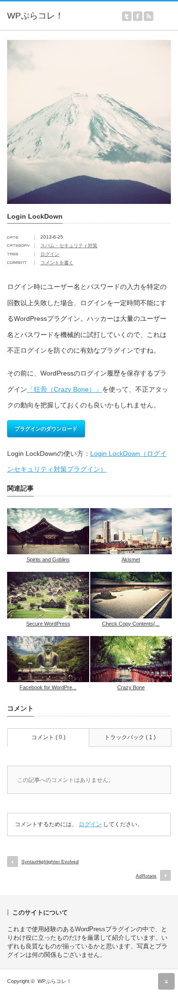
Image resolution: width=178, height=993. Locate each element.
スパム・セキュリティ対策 (68, 245)
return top (166, 981)
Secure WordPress (48, 624)
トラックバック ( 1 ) (130, 737)
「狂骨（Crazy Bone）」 (64, 389)
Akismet (131, 559)
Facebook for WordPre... (47, 687)
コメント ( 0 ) (48, 737)
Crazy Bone (131, 687)
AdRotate (146, 875)
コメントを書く (57, 262)
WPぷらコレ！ (54, 981)
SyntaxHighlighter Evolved (50, 861)
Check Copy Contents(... (130, 624)
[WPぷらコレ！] (42, 16)
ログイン (49, 254)
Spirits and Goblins (48, 559)
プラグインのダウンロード (46, 429)
